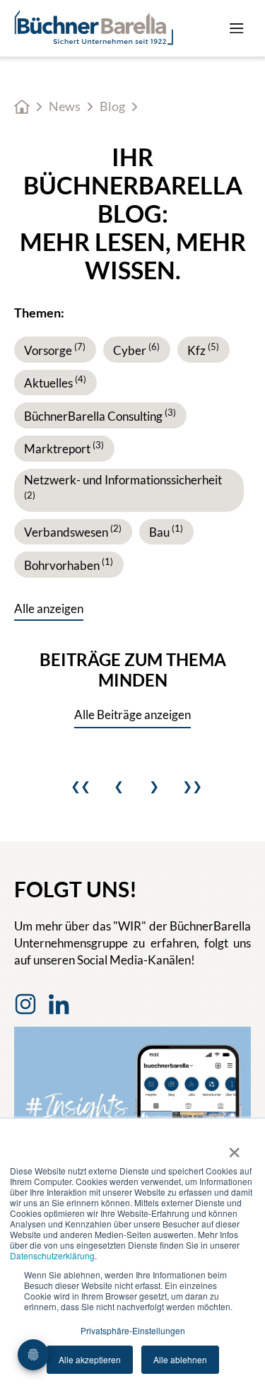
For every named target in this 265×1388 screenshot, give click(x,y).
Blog (112, 106)
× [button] (234, 1147)
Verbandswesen (73, 532)
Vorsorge (55, 350)
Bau (166, 532)
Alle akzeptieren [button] (90, 1359)
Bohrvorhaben (68, 565)
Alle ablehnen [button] (180, 1359)
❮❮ (80, 785)
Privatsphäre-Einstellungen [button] (133, 1330)
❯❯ (192, 785)
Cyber (136, 350)
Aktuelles (55, 382)
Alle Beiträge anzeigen (132, 714)
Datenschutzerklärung (52, 1255)
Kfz (203, 350)
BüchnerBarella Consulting (100, 416)
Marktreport (64, 448)
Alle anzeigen (48, 608)
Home (22, 107)
